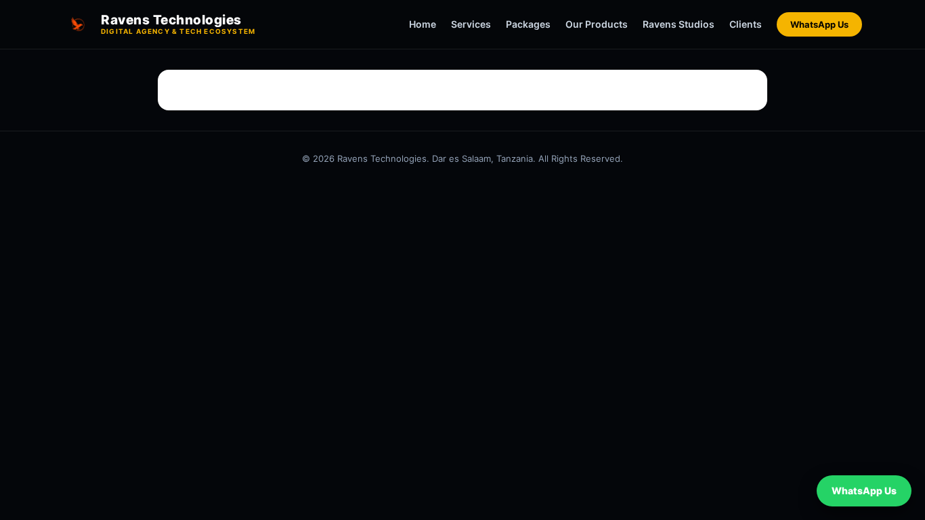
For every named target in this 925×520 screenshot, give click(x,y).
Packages (528, 24)
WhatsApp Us (819, 24)
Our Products (596, 24)
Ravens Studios (678, 24)
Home (422, 24)
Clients (745, 24)
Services (471, 24)
